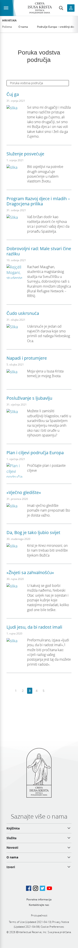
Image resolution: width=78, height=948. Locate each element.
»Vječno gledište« (23, 492)
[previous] (8, 691)
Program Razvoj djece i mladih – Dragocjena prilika (38, 201)
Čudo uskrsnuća (22, 313)
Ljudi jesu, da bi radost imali (34, 627)
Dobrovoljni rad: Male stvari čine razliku (38, 251)
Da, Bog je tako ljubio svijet (33, 532)
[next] (50, 691)
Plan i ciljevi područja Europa (35, 452)
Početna (7, 27)
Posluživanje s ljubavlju (29, 398)
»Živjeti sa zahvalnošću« (30, 572)
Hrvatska (9, 20)
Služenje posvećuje (25, 154)
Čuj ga (12, 94)
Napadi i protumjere (26, 358)
